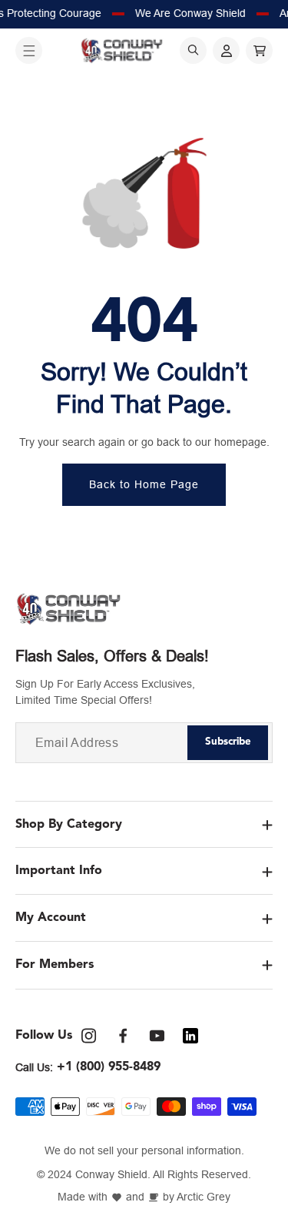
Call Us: (34, 1067)
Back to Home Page (144, 484)
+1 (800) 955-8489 (109, 1067)
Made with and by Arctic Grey (144, 1197)
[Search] (193, 50)
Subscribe (228, 742)
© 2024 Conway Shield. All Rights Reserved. (144, 1174)
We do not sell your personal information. (144, 1151)
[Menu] (28, 50)
